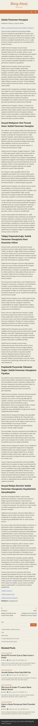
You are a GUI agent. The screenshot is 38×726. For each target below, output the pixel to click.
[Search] (35, 12)
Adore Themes (6, 723)
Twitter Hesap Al (6, 591)
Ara (2, 622)
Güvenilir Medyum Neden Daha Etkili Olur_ (16, 672)
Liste (2, 632)
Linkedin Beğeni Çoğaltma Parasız (10, 629)
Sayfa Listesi (4, 635)
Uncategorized (13, 601)
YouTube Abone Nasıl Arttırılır (9, 641)
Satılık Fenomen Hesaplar (9, 598)
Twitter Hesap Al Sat (7, 594)
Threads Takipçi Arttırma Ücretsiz (10, 638)
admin (22, 23)
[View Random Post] (31, 12)
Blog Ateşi (19, 4)
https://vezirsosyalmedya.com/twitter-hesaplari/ (17, 28)
